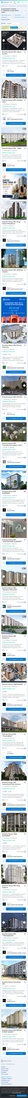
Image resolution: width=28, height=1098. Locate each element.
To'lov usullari (4, 1074)
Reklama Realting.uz (6, 1077)
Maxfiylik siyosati (5, 1080)
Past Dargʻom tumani (20, 17)
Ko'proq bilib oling (16, 1092)
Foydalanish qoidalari (6, 1078)
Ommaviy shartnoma (6, 1084)
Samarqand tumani (6, 15)
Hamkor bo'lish (5, 1068)
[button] (11, 2)
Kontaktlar (3, 1072)
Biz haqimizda (4, 1070)
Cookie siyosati (4, 1082)
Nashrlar (3, 1067)
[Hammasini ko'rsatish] (14, 40)
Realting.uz (4, 6)
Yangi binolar (12, 6)
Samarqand (18, 15)
